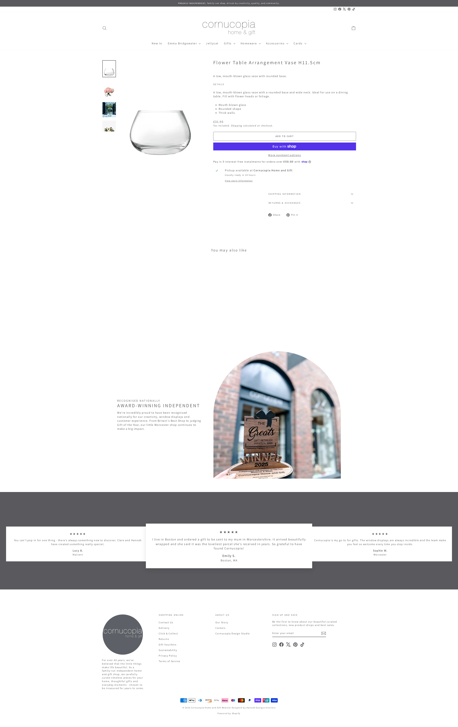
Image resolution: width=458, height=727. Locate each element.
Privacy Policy (168, 655)
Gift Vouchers (168, 644)
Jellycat (212, 43)
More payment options (284, 155)
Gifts (228, 43)
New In (157, 43)
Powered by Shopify (229, 713)
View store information (239, 180)
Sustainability (168, 650)
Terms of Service (169, 661)
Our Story (221, 622)
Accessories (276, 43)
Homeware (249, 43)
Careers (220, 628)
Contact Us (166, 622)
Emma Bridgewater (183, 43)
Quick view (132, 317)
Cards (298, 43)
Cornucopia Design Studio (232, 633)
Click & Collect (168, 633)
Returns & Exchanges (285, 202)
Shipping (236, 125)
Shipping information (284, 193)
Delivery (164, 628)
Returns (164, 639)
